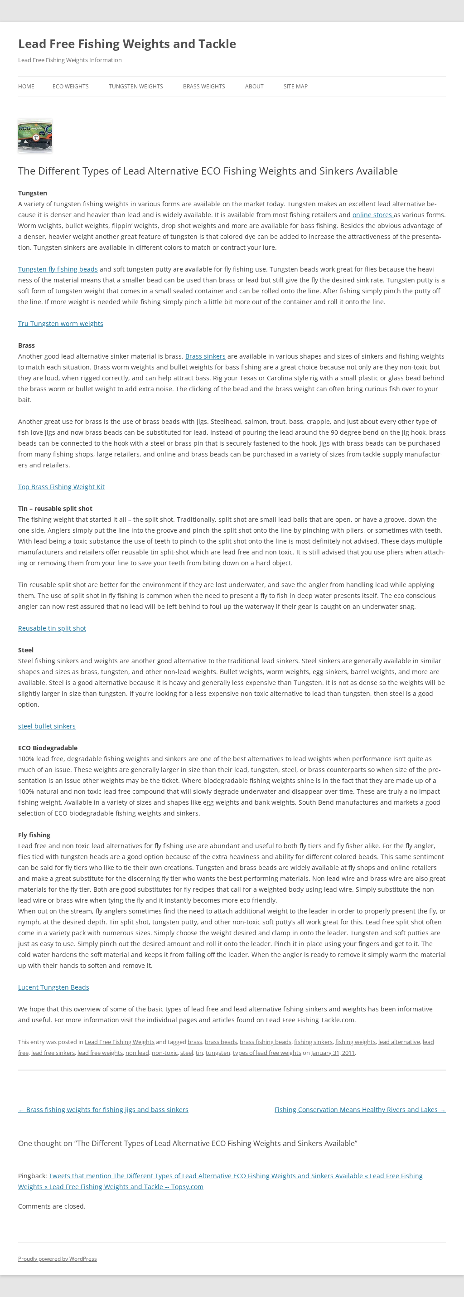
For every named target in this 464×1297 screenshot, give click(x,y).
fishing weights (355, 1042)
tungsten (218, 1053)
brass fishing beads (265, 1042)
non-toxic (165, 1053)
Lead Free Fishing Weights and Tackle (127, 43)
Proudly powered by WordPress (57, 1259)
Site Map (296, 86)
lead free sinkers (53, 1053)
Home (26, 86)
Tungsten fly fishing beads (58, 269)
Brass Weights (204, 86)
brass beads (221, 1042)
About (254, 86)
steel (186, 1053)
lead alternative (399, 1042)
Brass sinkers (205, 356)
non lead (137, 1053)
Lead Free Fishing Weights (120, 1042)
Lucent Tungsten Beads (53, 987)
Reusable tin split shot (52, 628)
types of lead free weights (267, 1053)
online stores (373, 214)
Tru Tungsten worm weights (60, 323)
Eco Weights (71, 86)
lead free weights (100, 1053)
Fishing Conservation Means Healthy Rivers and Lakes (360, 1109)
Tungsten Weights (136, 86)
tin (199, 1053)
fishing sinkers (313, 1042)
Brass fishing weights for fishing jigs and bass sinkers (103, 1109)
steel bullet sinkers (47, 726)
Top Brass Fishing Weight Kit (61, 486)
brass (195, 1042)
